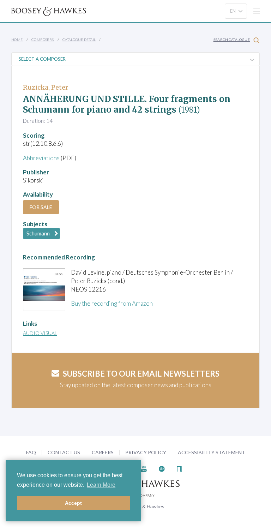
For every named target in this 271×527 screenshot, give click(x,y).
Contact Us (64, 452)
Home (17, 39)
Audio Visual (40, 333)
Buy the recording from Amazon (112, 303)
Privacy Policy (145, 452)
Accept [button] (73, 503)
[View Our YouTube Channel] (143, 468)
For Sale (41, 207)
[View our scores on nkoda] (179, 468)
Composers (42, 39)
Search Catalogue (231, 39)
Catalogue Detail (79, 39)
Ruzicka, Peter (45, 87)
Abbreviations (41, 158)
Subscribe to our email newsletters (141, 373)
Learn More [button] (101, 485)
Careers (103, 452)
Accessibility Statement (211, 452)
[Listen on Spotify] (162, 468)
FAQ (31, 452)
